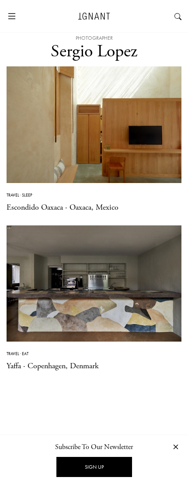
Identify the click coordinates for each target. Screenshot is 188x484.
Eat (25, 353)
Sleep (27, 195)
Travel (13, 195)
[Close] (176, 446)
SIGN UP (94, 466)
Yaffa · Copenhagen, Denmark (53, 366)
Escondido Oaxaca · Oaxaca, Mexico (62, 207)
